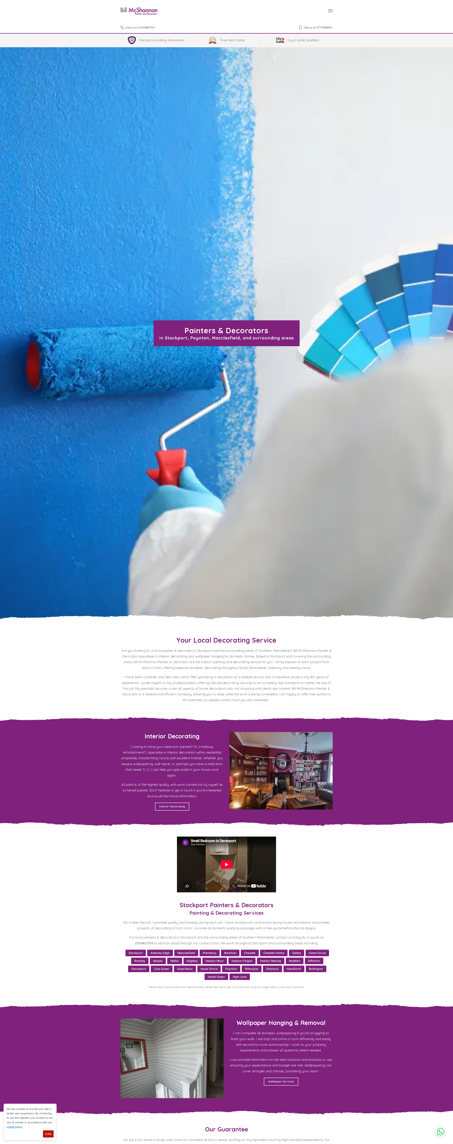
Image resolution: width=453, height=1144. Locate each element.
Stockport (136, 953)
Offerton (314, 961)
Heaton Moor (215, 961)
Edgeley (192, 961)
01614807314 (146, 27)
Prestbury (209, 953)
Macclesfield (186, 953)
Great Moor (185, 969)
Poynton (231, 969)
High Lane (240, 977)
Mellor (174, 961)
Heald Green (216, 977)
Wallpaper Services (281, 1081)
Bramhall (230, 953)
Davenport (138, 969)
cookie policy (14, 1126)
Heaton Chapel (242, 961)
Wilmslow (251, 969)
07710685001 (325, 27)
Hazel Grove (317, 953)
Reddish (294, 961)
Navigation (330, 10)
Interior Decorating (172, 806)
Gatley (296, 953)
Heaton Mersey (270, 961)
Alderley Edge (160, 953)
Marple (158, 961)
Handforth (294, 969)
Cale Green (161, 969)
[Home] (139, 10)
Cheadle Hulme (273, 953)
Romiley (139, 961)
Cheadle (250, 953)
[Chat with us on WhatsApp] (440, 1131)
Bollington (316, 969)
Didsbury (272, 969)
